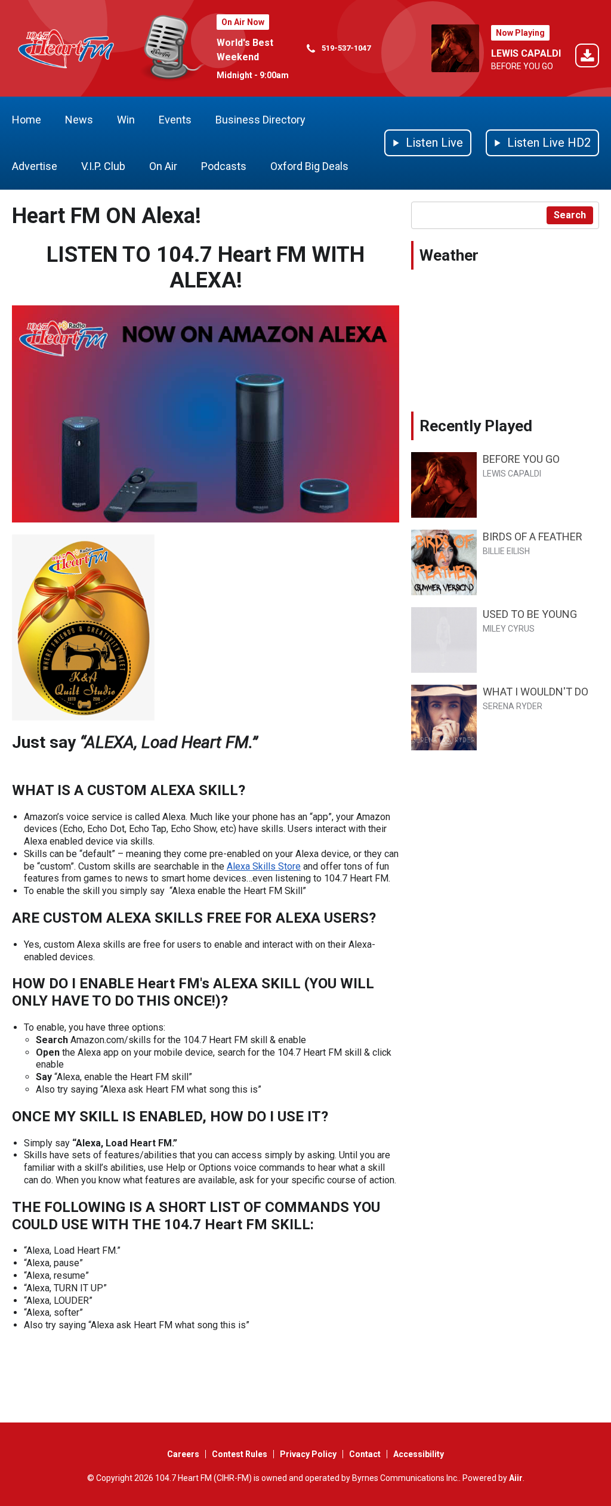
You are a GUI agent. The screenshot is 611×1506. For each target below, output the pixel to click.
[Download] (587, 58)
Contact (365, 1454)
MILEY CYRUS (509, 628)
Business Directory (260, 119)
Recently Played (475, 426)
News (79, 119)
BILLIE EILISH (506, 551)
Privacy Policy (308, 1454)
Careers (183, 1454)
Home (26, 119)
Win (126, 119)
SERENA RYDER (512, 706)
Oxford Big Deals (309, 166)
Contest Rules (239, 1454)
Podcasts (223, 166)
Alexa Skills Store (264, 866)
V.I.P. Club (103, 166)
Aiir (516, 1478)
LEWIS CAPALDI (526, 53)
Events (175, 119)
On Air (163, 166)
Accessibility (418, 1454)
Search (570, 215)
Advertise (34, 166)
